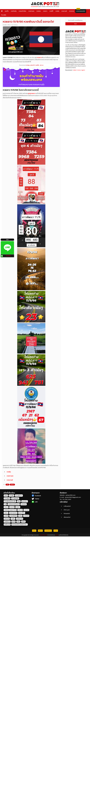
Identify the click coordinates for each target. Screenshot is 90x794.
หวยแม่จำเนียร (22, 11)
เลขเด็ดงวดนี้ (7, 524)
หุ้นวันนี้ (13, 521)
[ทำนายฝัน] (31, 77)
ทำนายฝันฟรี (7, 498)
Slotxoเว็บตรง (48, 530)
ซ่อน (7, 240)
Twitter (37, 499)
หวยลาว (45, 11)
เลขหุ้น (18, 521)
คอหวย (5, 495)
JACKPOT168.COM (43, 535)
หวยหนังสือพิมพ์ (13, 516)
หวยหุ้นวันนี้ (26, 516)
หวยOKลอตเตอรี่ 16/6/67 (13, 504)
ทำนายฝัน (3, 15)
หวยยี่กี (51, 11)
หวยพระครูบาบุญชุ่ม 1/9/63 (10, 510)
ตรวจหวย (71, 11)
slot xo (55, 530)
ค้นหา (75, 24)
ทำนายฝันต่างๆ (19, 495)
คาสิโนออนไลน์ (67, 506)
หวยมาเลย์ (64, 11)
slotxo (79, 70)
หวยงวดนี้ (12, 507)
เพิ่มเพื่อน (8, 256)
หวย (7, 484)
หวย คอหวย (23, 504)
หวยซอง (38, 11)
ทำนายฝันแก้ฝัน (15, 498)
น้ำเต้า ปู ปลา (67, 510)
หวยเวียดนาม (7, 521)
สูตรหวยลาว (31, 93)
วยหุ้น (19, 501)
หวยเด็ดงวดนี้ (19, 518)
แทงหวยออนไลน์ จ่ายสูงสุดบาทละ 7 (19, 524)
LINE (36, 502)
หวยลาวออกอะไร (13, 513)
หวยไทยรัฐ (13, 11)
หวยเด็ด (13, 518)
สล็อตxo (40, 530)
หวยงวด (6, 507)
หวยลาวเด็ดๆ (21, 513)
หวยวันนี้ (6, 516)
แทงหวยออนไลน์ (80, 11)
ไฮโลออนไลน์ (67, 513)
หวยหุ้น (57, 11)
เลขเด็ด (7, 11)
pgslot (83, 70)
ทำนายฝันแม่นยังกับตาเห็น (10, 501)
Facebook (38, 496)
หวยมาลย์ (20, 510)
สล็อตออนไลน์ (67, 517)
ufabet (74, 70)
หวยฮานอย (31, 11)
